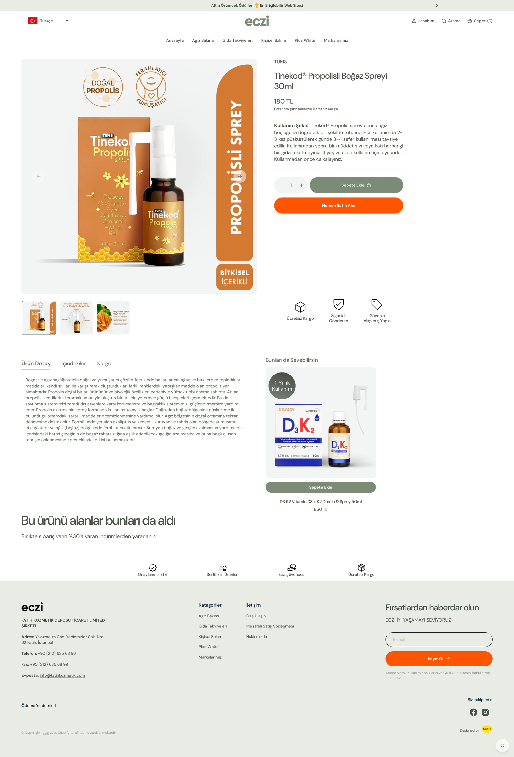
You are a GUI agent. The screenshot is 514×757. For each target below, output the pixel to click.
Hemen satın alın (338, 205)
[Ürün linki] (321, 422)
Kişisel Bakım (273, 40)
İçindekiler (74, 363)
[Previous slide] (77, 5)
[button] (423, 21)
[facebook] (473, 712)
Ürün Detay (36, 363)
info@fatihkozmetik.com (62, 675)
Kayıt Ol (435, 658)
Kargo (333, 109)
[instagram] (485, 712)
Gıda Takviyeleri (237, 40)
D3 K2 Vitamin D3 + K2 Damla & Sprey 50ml (321, 501)
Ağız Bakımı (203, 40)
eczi (46, 733)
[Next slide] (437, 5)
